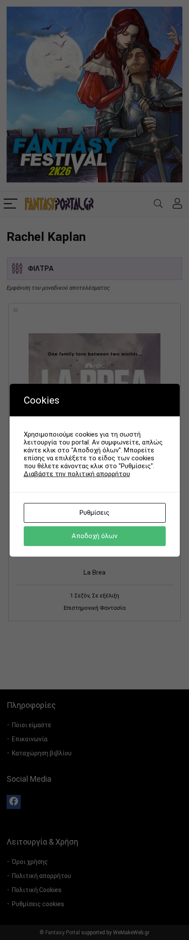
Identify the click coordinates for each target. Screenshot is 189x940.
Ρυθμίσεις (94, 513)
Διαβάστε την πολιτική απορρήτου (77, 474)
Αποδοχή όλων (94, 536)
